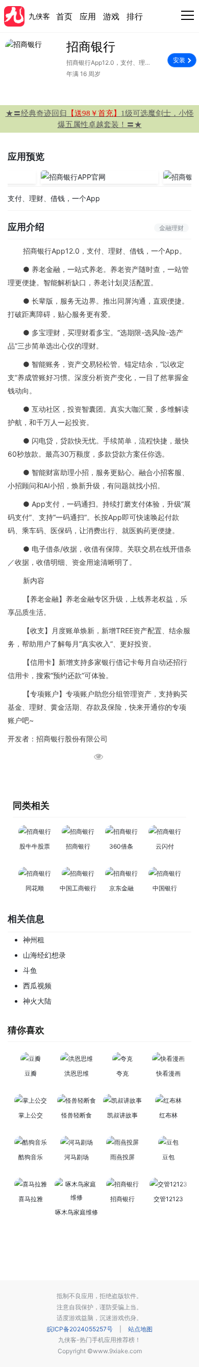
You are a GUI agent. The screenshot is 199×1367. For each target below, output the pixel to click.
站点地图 (140, 1329)
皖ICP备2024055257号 (80, 1329)
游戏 (111, 16)
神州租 (33, 939)
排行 (135, 16)
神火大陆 (37, 1001)
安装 (179, 60)
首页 (64, 16)
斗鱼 (30, 970)
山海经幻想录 (44, 955)
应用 (88, 16)
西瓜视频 (37, 985)
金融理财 (171, 228)
